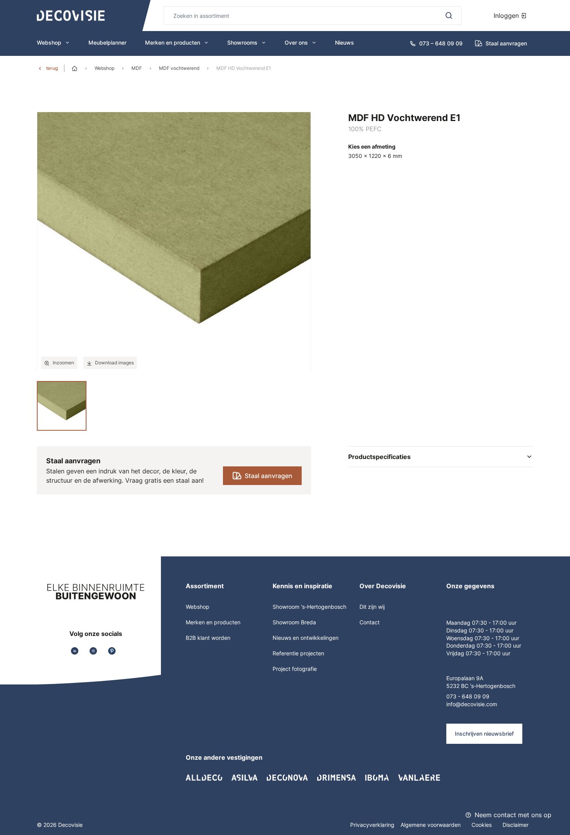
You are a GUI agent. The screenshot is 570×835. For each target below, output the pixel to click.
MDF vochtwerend (179, 68)
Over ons (296, 42)
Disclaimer (516, 824)
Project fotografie (295, 668)
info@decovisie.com (471, 704)
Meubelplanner (107, 42)
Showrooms (242, 42)
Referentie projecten (298, 653)
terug (52, 68)
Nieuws (344, 42)
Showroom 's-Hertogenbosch (309, 606)
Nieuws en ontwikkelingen (306, 637)
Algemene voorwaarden (431, 824)
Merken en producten (172, 42)
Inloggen (507, 15)
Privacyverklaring (372, 824)
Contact (369, 622)
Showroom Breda (294, 622)
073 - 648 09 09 (467, 696)
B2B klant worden (208, 637)
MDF (136, 68)
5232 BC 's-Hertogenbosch (480, 686)
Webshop (49, 42)
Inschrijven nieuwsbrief (484, 733)
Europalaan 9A (464, 678)
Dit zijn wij (372, 606)
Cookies (482, 824)
